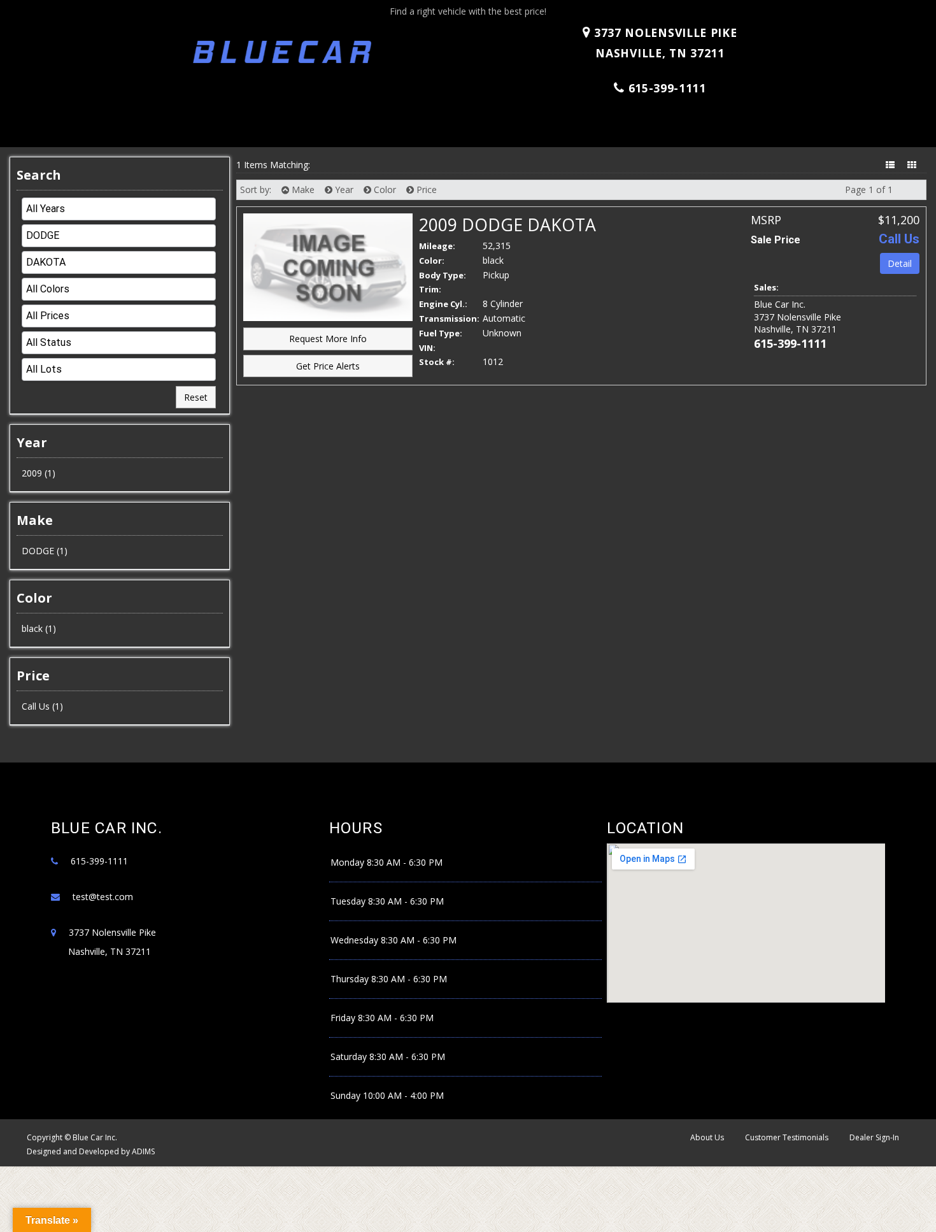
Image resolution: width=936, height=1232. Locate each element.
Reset (196, 397)
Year (342, 189)
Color (383, 189)
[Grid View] (913, 165)
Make (302, 189)
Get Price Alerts (328, 366)
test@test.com (103, 897)
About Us (707, 1137)
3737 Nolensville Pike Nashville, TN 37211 (663, 43)
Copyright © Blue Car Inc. (72, 1137)
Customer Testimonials (786, 1137)
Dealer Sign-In (874, 1137)
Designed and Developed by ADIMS (91, 1151)
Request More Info (328, 339)
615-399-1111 (667, 88)
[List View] (891, 165)
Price (425, 189)
